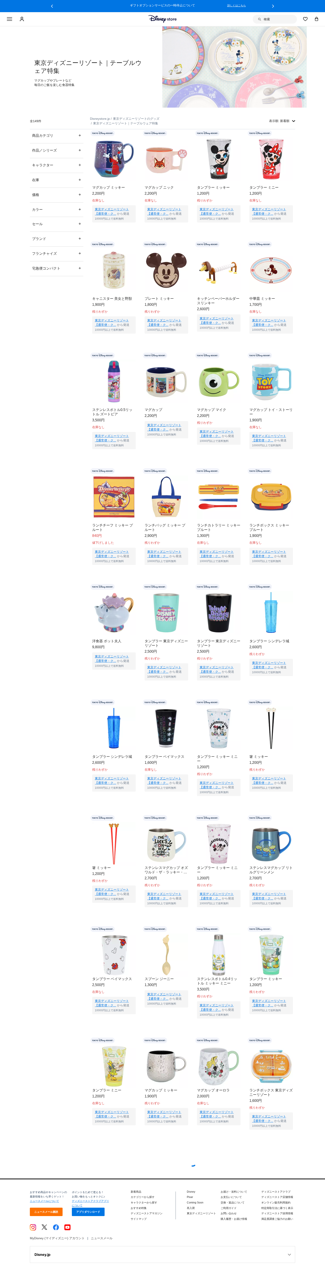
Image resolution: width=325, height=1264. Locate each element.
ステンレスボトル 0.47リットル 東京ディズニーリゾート (114, 1173)
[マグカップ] (166, 381)
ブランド (56, 238)
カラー (56, 209)
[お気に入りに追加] (135, 133)
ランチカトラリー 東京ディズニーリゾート (166, 1173)
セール (56, 223)
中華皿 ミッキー (262, 298)
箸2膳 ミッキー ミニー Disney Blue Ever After (162, 1241)
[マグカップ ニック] (166, 159)
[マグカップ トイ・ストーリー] (271, 381)
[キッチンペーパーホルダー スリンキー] (219, 270)
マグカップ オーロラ (213, 1103)
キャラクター (56, 165)
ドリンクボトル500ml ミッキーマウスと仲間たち (270, 1241)
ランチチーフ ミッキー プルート (112, 527)
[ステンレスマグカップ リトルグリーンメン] (271, 844)
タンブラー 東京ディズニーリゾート (166, 643)
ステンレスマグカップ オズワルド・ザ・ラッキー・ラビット (166, 874)
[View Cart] (316, 19)
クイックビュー (114, 228)
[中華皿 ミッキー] (271, 270)
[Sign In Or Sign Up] (22, 19)
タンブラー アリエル (108, 1239)
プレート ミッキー (159, 298)
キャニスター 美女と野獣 (112, 298)
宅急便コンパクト (56, 268)
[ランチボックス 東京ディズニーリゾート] (271, 1075)
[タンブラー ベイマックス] (166, 728)
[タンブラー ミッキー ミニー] (219, 728)
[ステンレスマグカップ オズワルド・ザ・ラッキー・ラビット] (166, 844)
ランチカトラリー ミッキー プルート (218, 527)
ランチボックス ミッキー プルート (269, 527)
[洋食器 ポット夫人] (114, 613)
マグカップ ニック (159, 187)
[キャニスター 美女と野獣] (114, 270)
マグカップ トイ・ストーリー (271, 412)
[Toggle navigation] (9, 19)
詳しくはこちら (236, 5)
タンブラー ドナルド (213, 1171)
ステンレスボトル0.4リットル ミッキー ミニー (217, 990)
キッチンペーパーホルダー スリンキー (218, 301)
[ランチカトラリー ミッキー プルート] (219, 497)
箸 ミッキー (258, 756)
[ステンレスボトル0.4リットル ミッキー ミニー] (219, 959)
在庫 (56, 179)
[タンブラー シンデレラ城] (271, 613)
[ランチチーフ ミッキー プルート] (114, 497)
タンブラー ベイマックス (164, 756)
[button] (52, 6)
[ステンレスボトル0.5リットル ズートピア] (114, 381)
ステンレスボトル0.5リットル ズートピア (112, 412)
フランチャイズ (56, 253)
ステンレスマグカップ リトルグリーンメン (271, 874)
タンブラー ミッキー (213, 187)
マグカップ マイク (211, 410)
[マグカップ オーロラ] (219, 1075)
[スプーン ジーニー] (166, 959)
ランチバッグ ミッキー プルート (165, 527)
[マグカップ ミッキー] (114, 159)
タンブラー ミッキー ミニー (217, 759)
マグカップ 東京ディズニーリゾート (271, 1173)
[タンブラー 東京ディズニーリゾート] (166, 613)
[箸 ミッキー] (271, 728)
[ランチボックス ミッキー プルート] (271, 497)
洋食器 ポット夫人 (106, 641)
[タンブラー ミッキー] (219, 159)
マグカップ (153, 410)
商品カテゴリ (56, 135)
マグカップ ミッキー (108, 187)
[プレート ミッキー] (166, 270)
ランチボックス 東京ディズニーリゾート (271, 1106)
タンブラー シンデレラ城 (269, 641)
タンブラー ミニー (264, 187)
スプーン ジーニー (159, 988)
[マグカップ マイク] (219, 381)
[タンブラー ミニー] (271, 159)
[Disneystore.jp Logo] (163, 19)
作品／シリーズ (56, 150)
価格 (56, 194)
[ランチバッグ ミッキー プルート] (166, 497)
